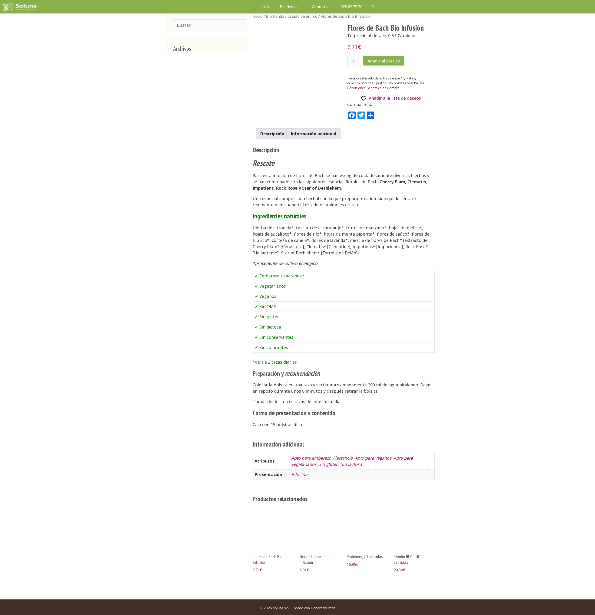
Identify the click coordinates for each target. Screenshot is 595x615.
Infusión (299, 474)
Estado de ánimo (302, 16)
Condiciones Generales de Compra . (374, 88)
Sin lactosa (351, 464)
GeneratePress (323, 607)
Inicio (266, 6)
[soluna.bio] (20, 6)
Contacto (320, 6)
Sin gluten (328, 464)
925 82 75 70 (351, 6)
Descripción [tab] (272, 133)
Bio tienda (289, 6)
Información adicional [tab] (313, 133)
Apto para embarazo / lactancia (322, 458)
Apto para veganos (373, 458)
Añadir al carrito (383, 61)
